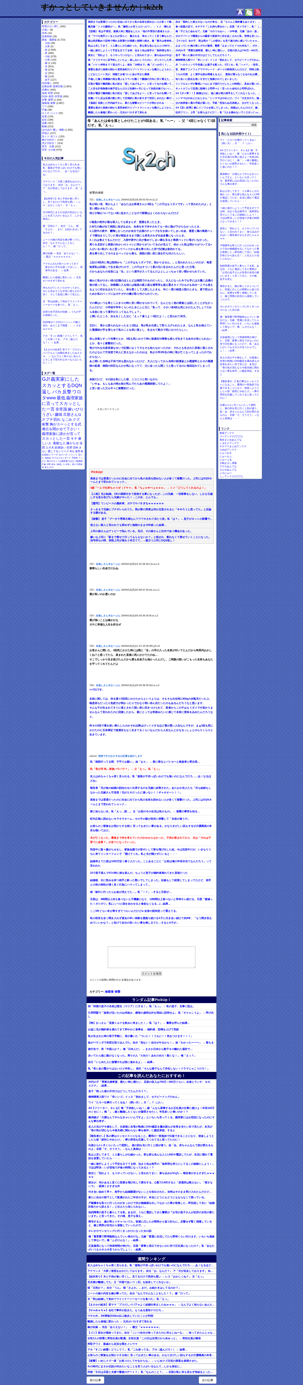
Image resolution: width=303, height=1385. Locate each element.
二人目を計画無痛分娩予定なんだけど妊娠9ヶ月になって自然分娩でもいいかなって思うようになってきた (131, 88)
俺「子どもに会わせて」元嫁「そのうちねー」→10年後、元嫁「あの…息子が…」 (219, 31)
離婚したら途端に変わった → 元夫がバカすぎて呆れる (62, 279)
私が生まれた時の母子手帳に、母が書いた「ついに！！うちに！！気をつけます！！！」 (140, 1035)
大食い (45, 29)
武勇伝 (45, 89)
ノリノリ (73, 454)
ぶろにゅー (226, 473)
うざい (48, 414)
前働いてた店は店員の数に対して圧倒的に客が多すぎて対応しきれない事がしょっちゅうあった (131, 98)
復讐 (77, 451)
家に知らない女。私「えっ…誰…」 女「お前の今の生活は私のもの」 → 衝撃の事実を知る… (145, 811)
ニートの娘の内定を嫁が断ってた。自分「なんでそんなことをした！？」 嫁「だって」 (62, 243)
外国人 (45, 133)
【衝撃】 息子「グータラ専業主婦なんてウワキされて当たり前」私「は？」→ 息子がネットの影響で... (151, 518)
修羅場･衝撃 (48, 103)
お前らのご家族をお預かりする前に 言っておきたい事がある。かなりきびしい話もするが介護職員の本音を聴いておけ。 (151, 828)
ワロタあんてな (228, 466)
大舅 (47, 46)
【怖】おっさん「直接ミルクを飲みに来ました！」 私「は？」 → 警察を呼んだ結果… (139, 1022)
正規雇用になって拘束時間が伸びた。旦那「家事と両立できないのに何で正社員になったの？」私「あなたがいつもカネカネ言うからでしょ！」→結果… (151, 1247)
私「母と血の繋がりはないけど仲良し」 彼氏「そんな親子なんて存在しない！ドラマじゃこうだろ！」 (149, 1068)
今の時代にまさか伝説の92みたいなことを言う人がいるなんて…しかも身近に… (62, 215)
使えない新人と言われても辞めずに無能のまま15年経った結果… (128, 525)
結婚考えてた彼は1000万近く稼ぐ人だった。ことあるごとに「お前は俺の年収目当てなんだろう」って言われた (150, 863)
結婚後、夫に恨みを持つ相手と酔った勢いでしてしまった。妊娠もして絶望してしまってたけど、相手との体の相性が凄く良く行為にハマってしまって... (150, 882)
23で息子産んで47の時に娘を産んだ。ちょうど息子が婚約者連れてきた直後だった (139, 872)
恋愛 (44, 123)
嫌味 (58, 414)
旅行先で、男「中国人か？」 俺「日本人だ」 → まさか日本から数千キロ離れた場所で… (140, 1048)
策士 (74, 464)
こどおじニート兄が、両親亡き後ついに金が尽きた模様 (118, 74)
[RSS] (257, 12)
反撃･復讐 (47, 99)
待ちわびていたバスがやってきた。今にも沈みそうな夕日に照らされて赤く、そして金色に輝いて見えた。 (62, 291)
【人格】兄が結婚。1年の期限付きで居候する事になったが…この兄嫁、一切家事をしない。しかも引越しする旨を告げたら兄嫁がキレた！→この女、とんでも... (151, 495)
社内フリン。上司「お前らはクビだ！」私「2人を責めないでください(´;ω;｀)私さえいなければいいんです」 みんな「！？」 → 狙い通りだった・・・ (219, 112)
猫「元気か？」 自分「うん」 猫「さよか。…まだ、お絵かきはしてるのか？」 (62, 229)
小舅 (47, 59)
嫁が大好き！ (49, 139)
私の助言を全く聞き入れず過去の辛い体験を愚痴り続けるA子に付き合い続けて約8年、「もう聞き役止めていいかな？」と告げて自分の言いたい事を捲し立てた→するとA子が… (151, 920)
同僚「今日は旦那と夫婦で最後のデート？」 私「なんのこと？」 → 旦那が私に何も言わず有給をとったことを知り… (151, 1371)
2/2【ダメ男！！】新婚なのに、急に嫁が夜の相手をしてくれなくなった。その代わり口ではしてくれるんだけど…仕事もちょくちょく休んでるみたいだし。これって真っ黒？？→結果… (219, 93)
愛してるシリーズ (58, 451)
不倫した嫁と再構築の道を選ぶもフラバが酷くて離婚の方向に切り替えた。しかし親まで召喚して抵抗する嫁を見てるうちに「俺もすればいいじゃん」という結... (131, 79)
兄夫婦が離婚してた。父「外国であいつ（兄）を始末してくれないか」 (129, 1282)
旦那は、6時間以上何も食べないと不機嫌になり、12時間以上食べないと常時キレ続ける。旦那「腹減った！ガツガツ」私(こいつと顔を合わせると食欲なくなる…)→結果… (151, 901)
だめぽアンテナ (228, 449)
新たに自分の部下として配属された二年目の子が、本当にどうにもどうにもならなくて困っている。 (147, 1197)
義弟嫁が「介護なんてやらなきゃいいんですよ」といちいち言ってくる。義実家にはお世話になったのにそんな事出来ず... (151, 1119)
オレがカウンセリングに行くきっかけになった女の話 (120, 1230)
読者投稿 (47, 36)
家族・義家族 (49, 39)
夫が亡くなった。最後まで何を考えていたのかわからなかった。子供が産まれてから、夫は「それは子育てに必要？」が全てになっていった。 (150, 840)
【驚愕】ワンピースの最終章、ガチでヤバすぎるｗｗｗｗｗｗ (127, 503)
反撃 (67, 391)
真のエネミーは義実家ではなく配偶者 (65, 461)
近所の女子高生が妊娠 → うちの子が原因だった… (62, 313)
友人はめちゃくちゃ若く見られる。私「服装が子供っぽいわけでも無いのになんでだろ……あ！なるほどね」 (62, 169)
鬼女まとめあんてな (231, 439)
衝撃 (45, 424)
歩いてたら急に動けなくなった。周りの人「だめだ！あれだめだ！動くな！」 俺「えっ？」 (142, 1055)
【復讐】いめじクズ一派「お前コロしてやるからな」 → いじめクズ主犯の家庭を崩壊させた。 (143, 1360)
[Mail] (248, 12)
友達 (44, 116)
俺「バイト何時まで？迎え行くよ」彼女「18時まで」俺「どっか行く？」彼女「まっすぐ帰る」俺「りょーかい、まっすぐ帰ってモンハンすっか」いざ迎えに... (131, 64)
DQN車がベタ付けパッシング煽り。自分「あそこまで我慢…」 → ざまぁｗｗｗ (63, 325)
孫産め (48, 458)
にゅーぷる (226, 459)
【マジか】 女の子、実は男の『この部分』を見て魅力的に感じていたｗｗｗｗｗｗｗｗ (219, 40)
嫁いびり (76, 409)
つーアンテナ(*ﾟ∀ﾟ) (231, 436)
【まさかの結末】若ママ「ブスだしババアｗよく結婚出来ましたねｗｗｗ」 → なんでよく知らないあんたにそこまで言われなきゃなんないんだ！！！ (62, 356)
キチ (74, 438)
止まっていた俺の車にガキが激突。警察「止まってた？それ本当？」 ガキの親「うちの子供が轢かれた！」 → (219, 45)
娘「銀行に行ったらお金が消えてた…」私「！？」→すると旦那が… (131, 892)
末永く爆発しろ (58, 464)
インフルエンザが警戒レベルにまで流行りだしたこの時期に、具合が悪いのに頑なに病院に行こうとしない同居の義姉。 (219, 83)
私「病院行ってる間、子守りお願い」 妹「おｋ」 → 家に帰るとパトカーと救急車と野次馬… (145, 761)
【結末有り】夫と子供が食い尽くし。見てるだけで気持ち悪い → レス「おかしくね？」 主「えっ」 (62, 202)
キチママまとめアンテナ (233, 446)
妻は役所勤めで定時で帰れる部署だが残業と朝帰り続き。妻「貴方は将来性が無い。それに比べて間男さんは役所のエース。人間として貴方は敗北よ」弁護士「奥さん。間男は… (131, 40)
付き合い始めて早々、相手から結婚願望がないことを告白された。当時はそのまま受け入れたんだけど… (150, 1191)
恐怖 (75, 447)
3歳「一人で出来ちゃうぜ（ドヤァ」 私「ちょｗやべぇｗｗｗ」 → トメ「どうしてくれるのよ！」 (148, 487)
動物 (44, 126)
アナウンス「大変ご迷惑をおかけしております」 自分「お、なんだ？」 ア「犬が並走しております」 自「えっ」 (63, 186)
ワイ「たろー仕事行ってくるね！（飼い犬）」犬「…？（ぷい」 (126, 1102)
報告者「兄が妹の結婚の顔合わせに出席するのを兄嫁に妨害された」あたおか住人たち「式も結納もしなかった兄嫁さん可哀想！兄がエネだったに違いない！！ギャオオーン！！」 (150, 790)
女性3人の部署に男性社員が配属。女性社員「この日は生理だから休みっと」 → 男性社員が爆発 (144, 1338)
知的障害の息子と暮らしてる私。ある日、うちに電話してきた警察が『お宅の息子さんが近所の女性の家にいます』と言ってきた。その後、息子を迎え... (151, 1214)
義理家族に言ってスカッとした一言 (62, 403)
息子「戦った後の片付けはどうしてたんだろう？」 (204, 55)
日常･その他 (48, 149)
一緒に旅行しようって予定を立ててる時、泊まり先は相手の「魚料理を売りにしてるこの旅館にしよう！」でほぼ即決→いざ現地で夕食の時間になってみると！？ (131, 50)
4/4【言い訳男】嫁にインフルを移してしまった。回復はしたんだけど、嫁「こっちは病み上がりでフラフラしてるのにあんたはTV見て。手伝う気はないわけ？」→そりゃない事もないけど (219, 107)
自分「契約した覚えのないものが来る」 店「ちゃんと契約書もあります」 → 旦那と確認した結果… (219, 21)
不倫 (44, 109)
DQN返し (47, 83)
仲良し (68, 464)
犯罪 (69, 447)
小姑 (47, 56)
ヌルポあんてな (228, 469)
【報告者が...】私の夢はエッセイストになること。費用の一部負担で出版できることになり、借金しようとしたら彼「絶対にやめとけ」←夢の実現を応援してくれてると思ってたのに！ (151, 1137)
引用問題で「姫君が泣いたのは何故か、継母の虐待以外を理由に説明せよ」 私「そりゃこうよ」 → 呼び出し (151, 1014)
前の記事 (95, 1380)
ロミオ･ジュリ (50, 113)
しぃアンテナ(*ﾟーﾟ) (231, 476)
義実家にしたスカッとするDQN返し (62, 385)
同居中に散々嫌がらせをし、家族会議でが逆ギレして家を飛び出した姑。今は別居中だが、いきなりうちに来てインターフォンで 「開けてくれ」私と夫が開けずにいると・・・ (150, 851)
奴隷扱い (60, 447)
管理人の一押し (50, 26)
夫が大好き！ (49, 143)
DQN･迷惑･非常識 (52, 96)
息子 (47, 79)
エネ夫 (50, 447)
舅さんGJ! (49, 467)
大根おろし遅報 (228, 463)
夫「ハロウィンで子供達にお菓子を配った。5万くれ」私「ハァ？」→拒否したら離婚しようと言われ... (219, 64)
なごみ (67, 419)
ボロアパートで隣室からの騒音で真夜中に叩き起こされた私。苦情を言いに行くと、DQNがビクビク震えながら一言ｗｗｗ (219, 36)
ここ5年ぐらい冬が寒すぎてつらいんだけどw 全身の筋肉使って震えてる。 (134, 911)
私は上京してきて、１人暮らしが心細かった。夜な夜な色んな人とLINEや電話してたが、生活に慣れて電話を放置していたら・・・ (131, 45)
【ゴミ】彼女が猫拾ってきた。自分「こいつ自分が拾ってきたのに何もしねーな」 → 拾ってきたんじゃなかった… (151, 1332)
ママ (44, 106)
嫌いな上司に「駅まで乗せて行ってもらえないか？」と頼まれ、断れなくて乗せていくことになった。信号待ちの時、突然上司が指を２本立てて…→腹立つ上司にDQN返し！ (150, 539)
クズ (76, 419)
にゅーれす (226, 453)
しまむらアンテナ (229, 443)
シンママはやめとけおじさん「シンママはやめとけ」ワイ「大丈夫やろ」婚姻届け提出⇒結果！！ (219, 98)
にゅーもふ (226, 456)
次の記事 (207, 1380)
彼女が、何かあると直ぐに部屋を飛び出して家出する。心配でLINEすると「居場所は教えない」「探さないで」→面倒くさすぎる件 (150, 1184)
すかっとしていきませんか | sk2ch (102, 7)
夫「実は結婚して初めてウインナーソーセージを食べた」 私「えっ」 (62, 303)
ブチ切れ (53, 419)
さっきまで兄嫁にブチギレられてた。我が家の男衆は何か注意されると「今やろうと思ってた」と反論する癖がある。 (150, 511)
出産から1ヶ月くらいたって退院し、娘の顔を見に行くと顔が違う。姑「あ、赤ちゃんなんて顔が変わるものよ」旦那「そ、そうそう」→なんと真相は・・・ (150, 1147)
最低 (61, 397)
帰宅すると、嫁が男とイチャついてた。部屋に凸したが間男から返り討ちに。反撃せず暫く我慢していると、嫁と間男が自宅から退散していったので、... (150, 1223)
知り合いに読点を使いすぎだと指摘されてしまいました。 (207, 79)
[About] (240, 12)
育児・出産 (48, 146)
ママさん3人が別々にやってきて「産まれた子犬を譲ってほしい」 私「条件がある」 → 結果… (63, 267)
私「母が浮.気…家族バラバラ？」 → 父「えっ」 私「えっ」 (125, 769)
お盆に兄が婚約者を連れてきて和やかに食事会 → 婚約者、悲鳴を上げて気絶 (133, 1029)
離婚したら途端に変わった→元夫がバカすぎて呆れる (117, 112)
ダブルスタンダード (61, 458)
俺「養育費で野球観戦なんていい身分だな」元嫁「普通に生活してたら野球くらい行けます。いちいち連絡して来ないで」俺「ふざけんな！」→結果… (151, 1238)
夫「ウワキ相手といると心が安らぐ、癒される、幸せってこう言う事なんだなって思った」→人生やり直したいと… (131, 36)
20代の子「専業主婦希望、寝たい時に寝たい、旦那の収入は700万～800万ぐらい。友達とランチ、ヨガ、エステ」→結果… (219, 50)
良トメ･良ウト (50, 136)
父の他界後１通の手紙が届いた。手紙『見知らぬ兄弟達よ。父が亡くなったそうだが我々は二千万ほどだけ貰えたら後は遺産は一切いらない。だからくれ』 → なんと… (219, 102)
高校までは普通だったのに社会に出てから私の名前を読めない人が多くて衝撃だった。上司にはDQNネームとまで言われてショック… (131, 21)
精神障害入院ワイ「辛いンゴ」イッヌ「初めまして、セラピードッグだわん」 (218, 59)
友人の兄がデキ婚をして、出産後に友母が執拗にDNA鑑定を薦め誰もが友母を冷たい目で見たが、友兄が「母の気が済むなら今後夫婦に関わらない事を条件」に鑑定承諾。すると (150, 1128)
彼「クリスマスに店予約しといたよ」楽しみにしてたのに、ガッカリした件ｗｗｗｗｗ (131, 59)
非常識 (61, 409)
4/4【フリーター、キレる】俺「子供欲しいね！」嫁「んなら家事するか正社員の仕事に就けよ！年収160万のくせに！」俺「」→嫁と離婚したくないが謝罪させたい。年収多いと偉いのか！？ (151, 1109)
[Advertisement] (123, 437)
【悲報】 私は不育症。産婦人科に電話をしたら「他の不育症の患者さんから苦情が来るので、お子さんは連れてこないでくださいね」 (131, 31)
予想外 (75, 458)
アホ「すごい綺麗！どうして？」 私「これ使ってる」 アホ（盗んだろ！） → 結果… (63, 339)
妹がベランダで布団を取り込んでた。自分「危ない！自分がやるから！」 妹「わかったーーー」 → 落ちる (151, 1042)
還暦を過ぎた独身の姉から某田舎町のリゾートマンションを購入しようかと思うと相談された (131, 69)
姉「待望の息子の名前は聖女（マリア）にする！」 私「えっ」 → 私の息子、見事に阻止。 (141, 1006)
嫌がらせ (72, 443)
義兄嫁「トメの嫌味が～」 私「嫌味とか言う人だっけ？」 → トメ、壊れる (129, 26)
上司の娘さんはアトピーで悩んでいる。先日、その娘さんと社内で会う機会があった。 (141, 531)
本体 (44, 33)
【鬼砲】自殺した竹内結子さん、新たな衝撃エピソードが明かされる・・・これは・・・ (131, 102)
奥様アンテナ (227, 433)
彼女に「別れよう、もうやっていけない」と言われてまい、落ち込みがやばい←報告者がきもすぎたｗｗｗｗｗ (131, 55)
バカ (57, 391)
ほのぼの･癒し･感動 (53, 129)
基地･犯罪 (47, 93)
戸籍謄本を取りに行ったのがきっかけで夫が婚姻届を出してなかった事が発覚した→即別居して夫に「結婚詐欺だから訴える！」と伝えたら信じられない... (151, 1204)
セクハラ (63, 454)
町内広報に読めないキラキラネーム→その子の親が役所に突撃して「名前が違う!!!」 (140, 818)
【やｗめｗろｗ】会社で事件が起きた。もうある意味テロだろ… (125, 1310)
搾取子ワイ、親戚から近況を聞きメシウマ (112, 1343)
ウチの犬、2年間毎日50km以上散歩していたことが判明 (120, 1315)
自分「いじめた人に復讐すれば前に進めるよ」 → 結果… (121, 1061)
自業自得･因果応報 (52, 86)
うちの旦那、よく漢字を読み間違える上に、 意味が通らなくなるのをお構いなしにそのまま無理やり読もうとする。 (219, 74)
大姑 (47, 43)
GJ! (46, 379)
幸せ (72, 451)
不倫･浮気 (46, 464)
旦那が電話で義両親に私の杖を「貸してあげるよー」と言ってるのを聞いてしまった (131, 83)
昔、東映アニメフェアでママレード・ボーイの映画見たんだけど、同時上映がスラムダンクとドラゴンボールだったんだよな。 (219, 69)
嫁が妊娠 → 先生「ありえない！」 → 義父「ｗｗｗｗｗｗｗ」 (62, 255)
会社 (44, 119)
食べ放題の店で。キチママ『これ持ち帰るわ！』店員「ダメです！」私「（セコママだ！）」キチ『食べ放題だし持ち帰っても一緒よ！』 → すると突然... (219, 26)
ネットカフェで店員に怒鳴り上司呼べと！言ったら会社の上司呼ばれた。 (216, 88)
